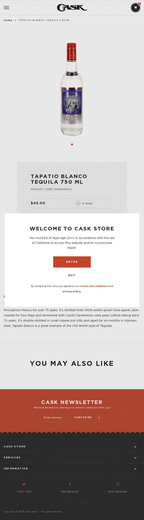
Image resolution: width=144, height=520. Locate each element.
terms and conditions (94, 286)
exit (72, 275)
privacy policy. (72, 292)
